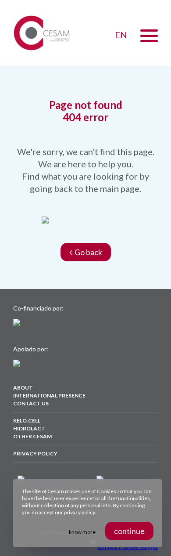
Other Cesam (32, 436)
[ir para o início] (41, 33)
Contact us (31, 403)
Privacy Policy (35, 453)
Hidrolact (29, 428)
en (121, 34)
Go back (87, 252)
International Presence (49, 395)
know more (82, 532)
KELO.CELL (26, 420)
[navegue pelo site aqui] (149, 35)
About (23, 387)
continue (129, 531)
